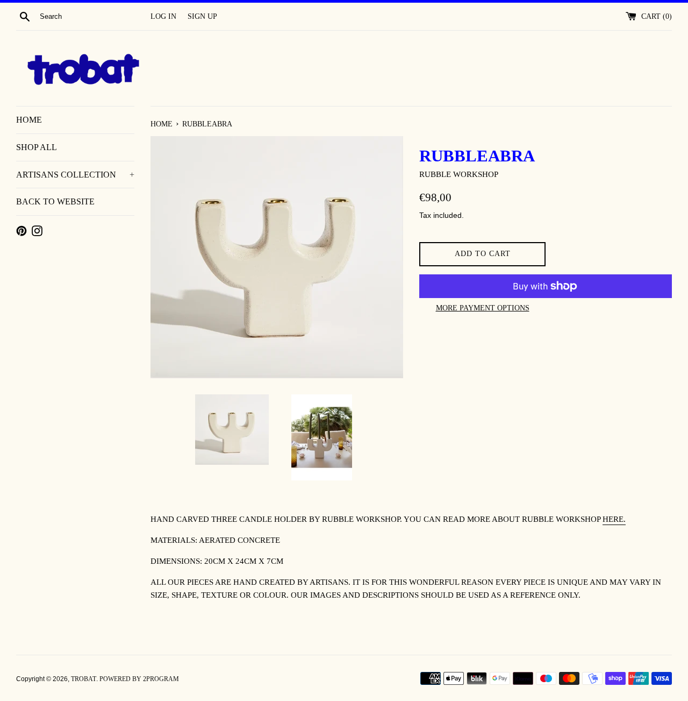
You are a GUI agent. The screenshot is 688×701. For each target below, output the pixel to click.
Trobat (83, 679)
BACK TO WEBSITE (55, 201)
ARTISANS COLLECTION (75, 174)
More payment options (482, 308)
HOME (29, 119)
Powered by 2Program (139, 679)
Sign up (202, 16)
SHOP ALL (36, 147)
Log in (163, 16)
